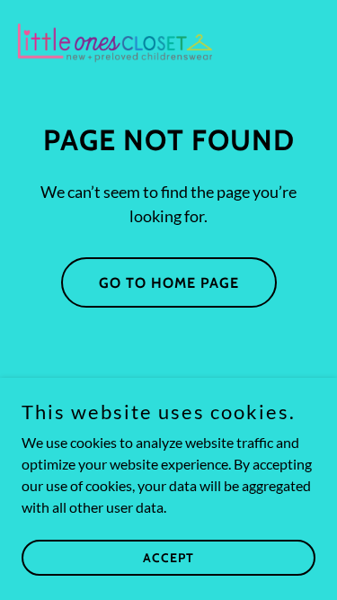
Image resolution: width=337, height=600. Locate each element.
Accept (168, 557)
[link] (115, 43)
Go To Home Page (169, 282)
